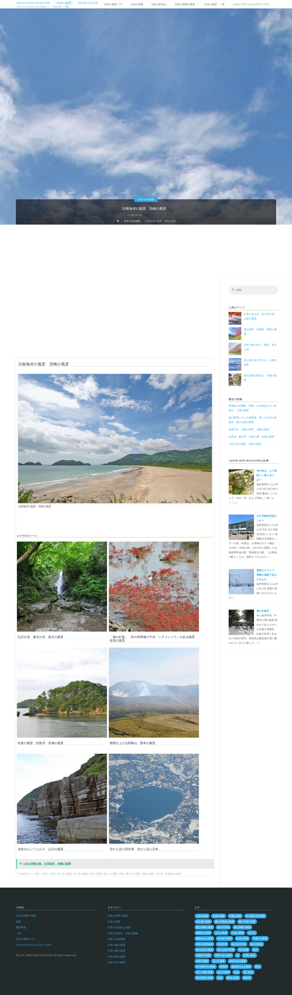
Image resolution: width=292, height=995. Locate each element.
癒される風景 (110, 873)
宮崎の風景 (148, 873)
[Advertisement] (146, 250)
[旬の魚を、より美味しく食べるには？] (241, 481)
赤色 (257, 966)
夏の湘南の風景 (242, 927)
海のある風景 (64, 873)
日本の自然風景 (146, 199)
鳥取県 (247, 977)
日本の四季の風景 (26, 915)
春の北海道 (256, 944)
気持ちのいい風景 (30, 873)
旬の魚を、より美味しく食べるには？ (267, 475)
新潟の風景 (242, 938)
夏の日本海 (223, 927)
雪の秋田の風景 (204, 977)
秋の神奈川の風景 (205, 966)
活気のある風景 (223, 955)
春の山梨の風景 (225, 949)
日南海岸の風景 (173, 873)
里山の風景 (223, 972)
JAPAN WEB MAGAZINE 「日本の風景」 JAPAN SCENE (57, 3)
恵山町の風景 (224, 938)
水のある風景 (81, 873)
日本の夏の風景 (116, 950)
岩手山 (251, 933)
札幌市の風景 (203, 955)
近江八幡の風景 (204, 972)
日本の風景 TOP (25, 939)
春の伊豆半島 (239, 944)
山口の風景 (221, 933)
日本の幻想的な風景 (119, 927)
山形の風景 (238, 933)
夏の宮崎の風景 (204, 927)
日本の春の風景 (116, 945)
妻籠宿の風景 (203, 933)
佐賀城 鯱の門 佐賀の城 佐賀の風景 (251, 436)
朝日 (255, 949)
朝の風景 (243, 949)
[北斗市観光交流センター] (241, 526)
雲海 (219, 977)
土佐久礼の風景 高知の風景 (245, 443)
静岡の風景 (233, 977)
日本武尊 (222, 944)
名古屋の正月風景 (255, 916)
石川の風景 (219, 961)
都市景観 (21, 927)
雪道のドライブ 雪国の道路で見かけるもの (267, 575)
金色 (236, 972)
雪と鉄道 (248, 972)
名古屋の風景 (203, 921)
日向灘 (159, 873)
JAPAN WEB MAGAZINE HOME (34, 945)
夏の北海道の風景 (224, 921)
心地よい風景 (48, 873)
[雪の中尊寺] (241, 622)
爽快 (121, 873)
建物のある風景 (204, 938)
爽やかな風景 (133, 873)
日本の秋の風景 (116, 956)
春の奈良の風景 (204, 949)
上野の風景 (202, 916)
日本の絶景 (95, 873)
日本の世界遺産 (204, 944)
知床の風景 (202, 961)
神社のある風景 (237, 961)
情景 (18, 921)
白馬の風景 (249, 955)
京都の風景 (219, 916)
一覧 (18, 933)
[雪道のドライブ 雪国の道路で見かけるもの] (241, 581)
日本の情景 (114, 921)
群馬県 (223, 966)
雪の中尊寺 (263, 611)
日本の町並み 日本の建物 (123, 933)
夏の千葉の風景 (247, 921)
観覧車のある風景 (241, 966)
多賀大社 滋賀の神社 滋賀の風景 (249, 429)
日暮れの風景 (260, 938)
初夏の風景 (235, 916)
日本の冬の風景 (116, 962)
